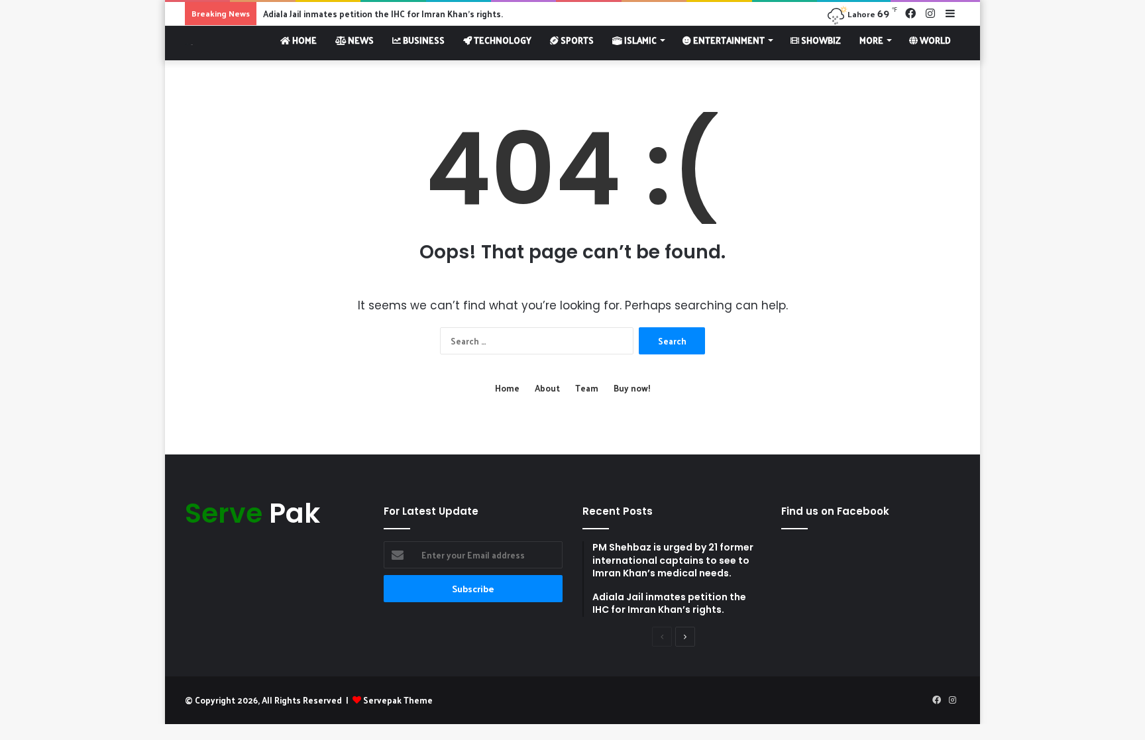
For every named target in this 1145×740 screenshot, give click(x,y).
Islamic (639, 40)
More (871, 40)
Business (423, 40)
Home (303, 40)
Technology (501, 40)
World (934, 40)
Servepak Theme (398, 700)
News (360, 40)
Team (586, 388)
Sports (576, 40)
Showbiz (820, 40)
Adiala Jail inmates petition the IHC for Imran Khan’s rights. (383, 13)
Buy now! (632, 388)
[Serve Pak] (189, 42)
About (547, 388)
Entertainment (728, 40)
